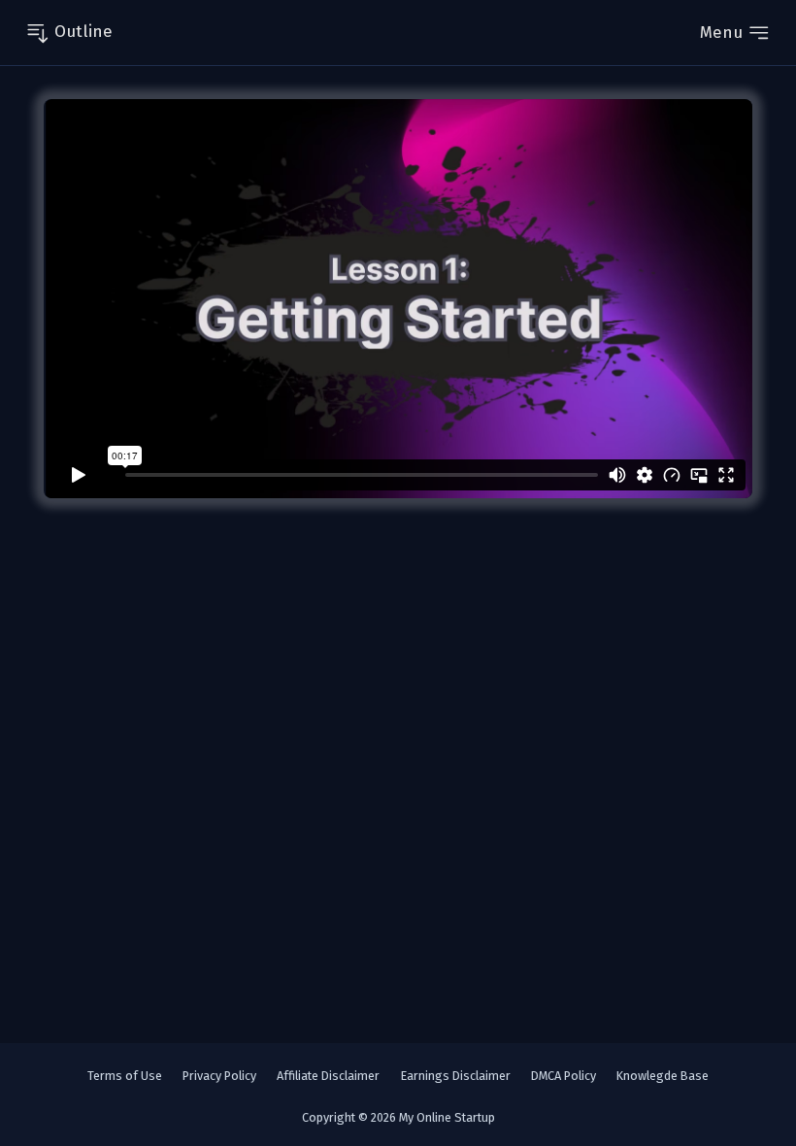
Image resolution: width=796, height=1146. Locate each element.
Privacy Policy (219, 1075)
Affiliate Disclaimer (328, 1075)
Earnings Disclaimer (456, 1075)
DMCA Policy (563, 1075)
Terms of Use (124, 1075)
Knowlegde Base (662, 1075)
